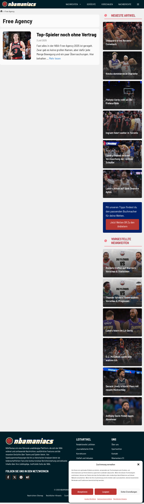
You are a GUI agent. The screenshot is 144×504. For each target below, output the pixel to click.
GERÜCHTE (91, 4)
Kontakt (115, 453)
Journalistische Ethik (84, 449)
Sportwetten (117, 449)
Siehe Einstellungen (129, 491)
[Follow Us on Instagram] (21, 477)
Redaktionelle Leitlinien (85, 444)
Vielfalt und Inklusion (84, 458)
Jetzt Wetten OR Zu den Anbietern (122, 224)
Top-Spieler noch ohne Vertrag (66, 34)
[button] (138, 464)
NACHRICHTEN (72, 4)
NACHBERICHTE (124, 4)
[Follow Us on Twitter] (14, 477)
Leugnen (105, 491)
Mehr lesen (55, 58)
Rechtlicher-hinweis (53, 495)
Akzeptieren (82, 491)
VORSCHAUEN (107, 4)
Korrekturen (81, 453)
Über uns (115, 444)
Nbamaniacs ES (118, 458)
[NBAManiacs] (19, 4)
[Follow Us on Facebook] (8, 477)
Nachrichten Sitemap (35, 495)
